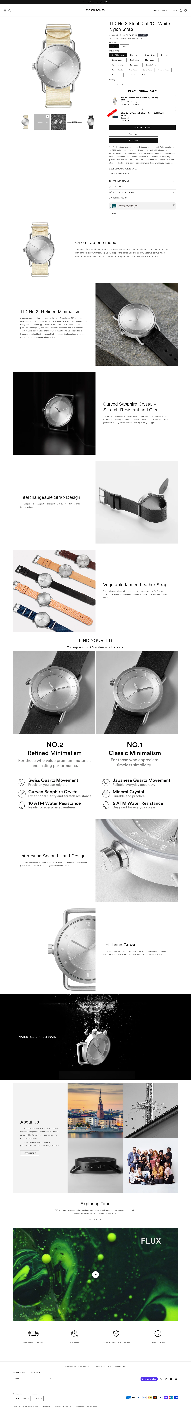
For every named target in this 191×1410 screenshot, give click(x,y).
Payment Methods (114, 1366)
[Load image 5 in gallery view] (90, 121)
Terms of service (68, 1406)
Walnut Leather (118, 65)
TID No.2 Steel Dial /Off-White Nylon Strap (139, 98)
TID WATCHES (22, 1406)
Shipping (123, 38)
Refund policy (46, 1406)
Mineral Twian (163, 70)
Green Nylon (150, 55)
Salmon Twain (117, 70)
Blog (124, 1366)
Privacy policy (56, 1406)
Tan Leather (135, 60)
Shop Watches (70, 1366)
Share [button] (114, 213)
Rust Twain (131, 75)
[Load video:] (95, 1274)
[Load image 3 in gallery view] (58, 121)
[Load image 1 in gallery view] (25, 121)
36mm (124, 46)
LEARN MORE (30, 1153)
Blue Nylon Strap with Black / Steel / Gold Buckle (143, 113)
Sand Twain (147, 70)
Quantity (112, 80)
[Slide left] (15, 122)
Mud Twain (145, 75)
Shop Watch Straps (85, 1366)
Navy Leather (135, 65)
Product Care (100, 1366)
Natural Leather (118, 60)
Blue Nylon (165, 55)
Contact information (93, 1406)
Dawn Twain (116, 75)
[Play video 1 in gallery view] (41, 121)
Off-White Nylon (118, 55)
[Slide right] (101, 122)
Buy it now (133, 140)
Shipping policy (80, 1406)
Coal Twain (133, 70)
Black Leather (150, 60)
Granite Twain (151, 65)
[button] (4, 10)
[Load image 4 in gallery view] (74, 121)
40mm (114, 46)
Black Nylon (134, 55)
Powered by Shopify (33, 1406)
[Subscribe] (49, 1378)
